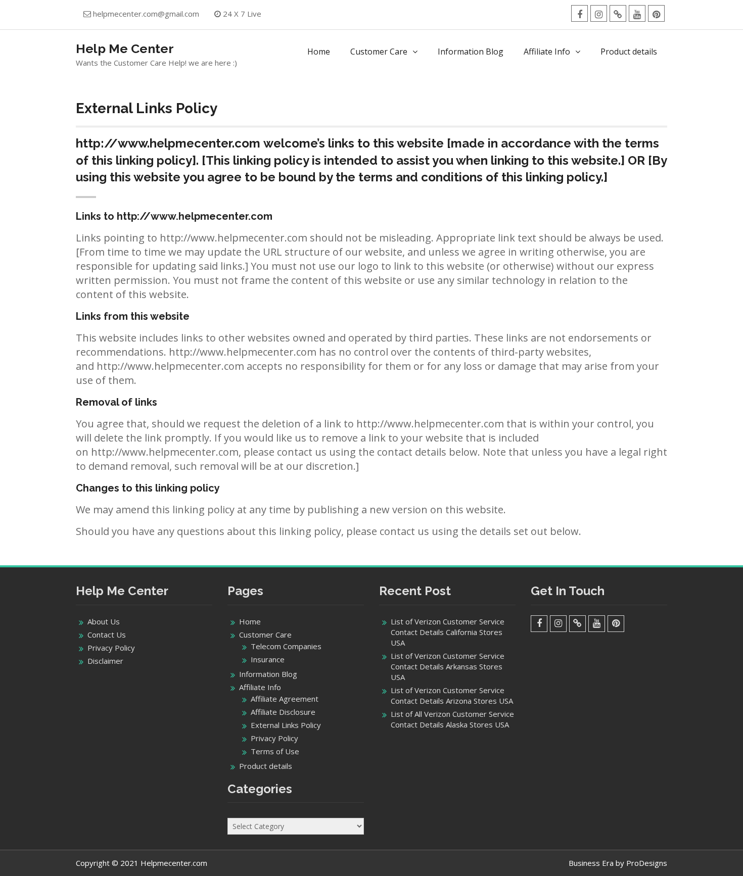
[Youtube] (637, 13)
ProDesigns (646, 863)
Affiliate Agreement (284, 699)
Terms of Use (275, 751)
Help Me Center (125, 48)
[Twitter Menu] (618, 13)
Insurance (268, 659)
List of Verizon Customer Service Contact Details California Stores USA (447, 632)
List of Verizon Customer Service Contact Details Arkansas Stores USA (447, 666)
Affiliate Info (547, 51)
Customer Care (378, 51)
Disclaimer (105, 661)
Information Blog (470, 51)
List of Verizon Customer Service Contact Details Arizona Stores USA (452, 695)
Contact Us (106, 634)
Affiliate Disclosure (283, 712)
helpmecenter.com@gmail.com (146, 14)
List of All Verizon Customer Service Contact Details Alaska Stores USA (452, 719)
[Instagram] (598, 13)
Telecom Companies (286, 646)
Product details (628, 51)
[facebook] (579, 13)
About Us (103, 621)
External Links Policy (286, 725)
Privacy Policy (111, 648)
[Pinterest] (656, 13)
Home (318, 51)
